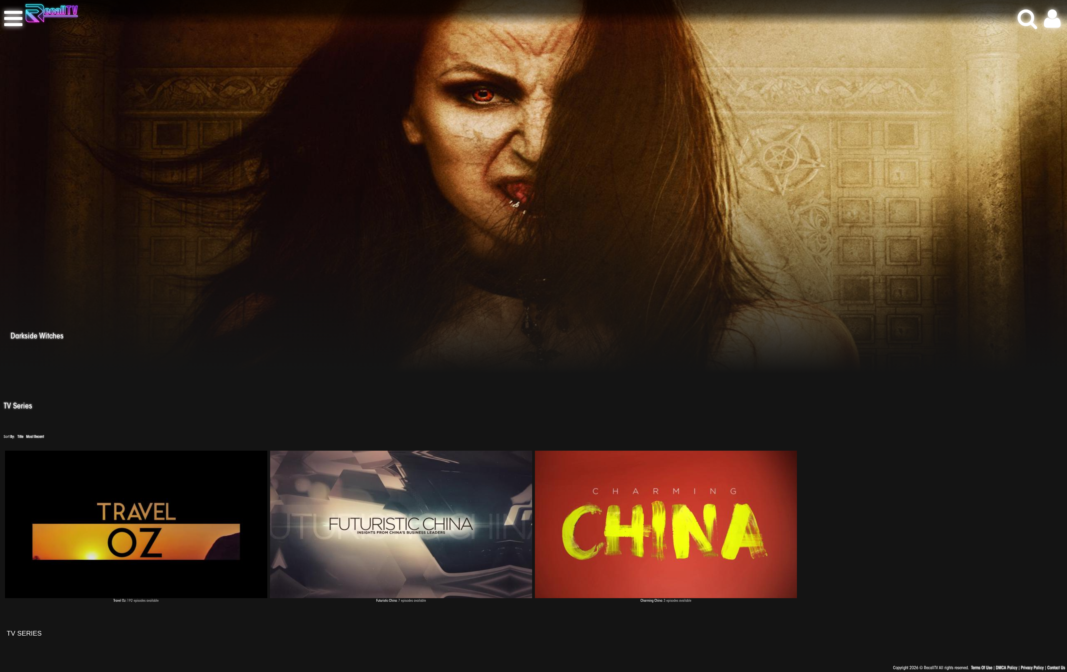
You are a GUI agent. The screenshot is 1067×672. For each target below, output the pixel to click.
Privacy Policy (1032, 668)
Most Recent (35, 437)
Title (20, 437)
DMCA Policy (1006, 668)
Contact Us (1056, 668)
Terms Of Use (981, 668)
